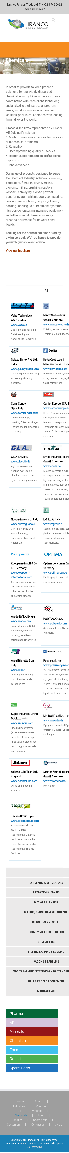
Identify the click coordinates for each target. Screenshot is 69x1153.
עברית (58, 1124)
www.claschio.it (20, 461)
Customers (14, 1124)
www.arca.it (18, 669)
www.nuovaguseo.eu (23, 524)
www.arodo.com (21, 621)
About (38, 1101)
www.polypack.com (55, 623)
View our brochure (18, 251)
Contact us (37, 1124)
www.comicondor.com (24, 412)
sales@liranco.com (36, 8)
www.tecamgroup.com (25, 820)
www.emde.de (52, 466)
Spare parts (40, 1120)
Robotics (17, 1059)
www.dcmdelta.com (55, 368)
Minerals (17, 1032)
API (13, 1022)
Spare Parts (20, 1068)
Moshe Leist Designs (31, 1143)
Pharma (16, 1013)
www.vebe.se (19, 324)
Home (20, 1101)
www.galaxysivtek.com (25, 368)
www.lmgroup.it (52, 524)
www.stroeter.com (54, 781)
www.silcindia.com (22, 723)
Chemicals (18, 1041)
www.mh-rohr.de (53, 720)
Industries (19, 1106)
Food (14, 1050)
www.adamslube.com (24, 781)
